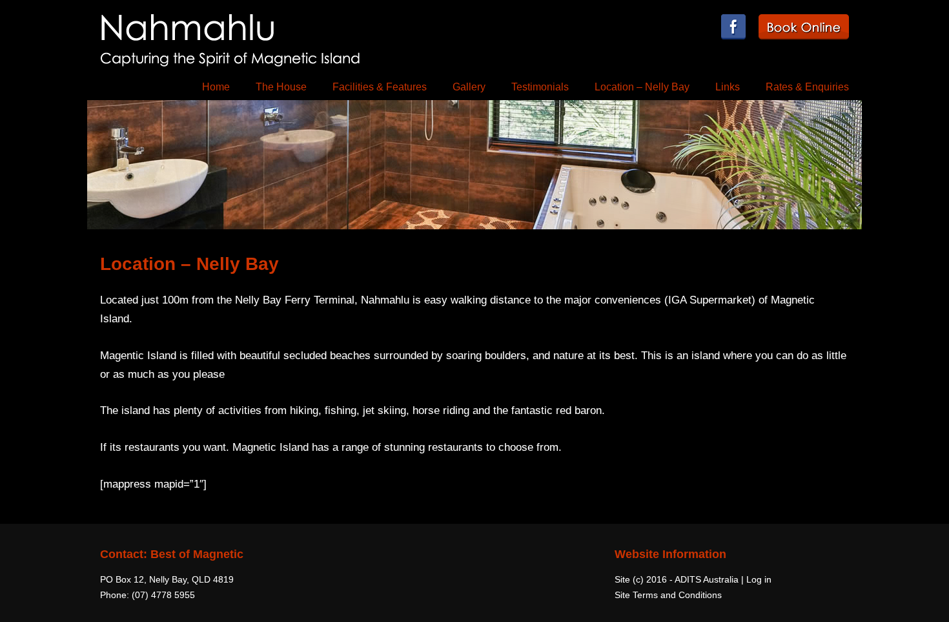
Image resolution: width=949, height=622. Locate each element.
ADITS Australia (707, 579)
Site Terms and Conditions (668, 595)
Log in (758, 579)
